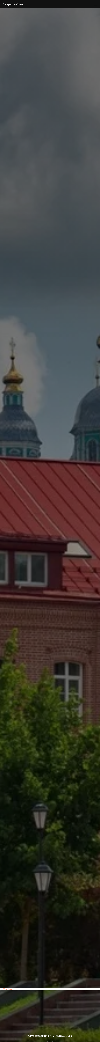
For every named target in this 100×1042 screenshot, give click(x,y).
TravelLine (7, 989)
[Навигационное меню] (95, 4)
